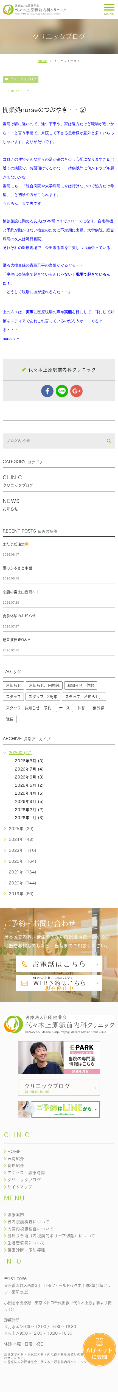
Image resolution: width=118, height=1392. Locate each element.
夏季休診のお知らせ (19, 616)
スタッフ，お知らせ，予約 (28, 708)
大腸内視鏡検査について (30, 1229)
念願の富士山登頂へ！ (21, 592)
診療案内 (15, 1215)
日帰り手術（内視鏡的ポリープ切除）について (51, 1236)
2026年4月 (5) (29, 793)
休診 (81, 708)
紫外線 (98, 708)
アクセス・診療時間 (26, 1173)
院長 (9, 719)
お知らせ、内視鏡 (44, 685)
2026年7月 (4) (29, 769)
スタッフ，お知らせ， (84, 697)
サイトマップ (19, 1187)
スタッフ (13, 697)
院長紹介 (15, 1165)
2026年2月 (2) (29, 810)
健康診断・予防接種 (26, 1250)
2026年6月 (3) (29, 777)
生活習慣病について (26, 1243)
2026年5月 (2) (29, 785)
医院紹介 (15, 1159)
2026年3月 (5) (29, 801)
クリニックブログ (23, 79)
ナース (31, 90)
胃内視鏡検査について (28, 1222)
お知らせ (13, 685)
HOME (42, 61)
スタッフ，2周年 (43, 697)
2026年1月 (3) (29, 818)
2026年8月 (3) (29, 761)
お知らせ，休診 (80, 685)
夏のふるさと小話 (17, 568)
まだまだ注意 (14, 544)
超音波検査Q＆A (16, 640)
